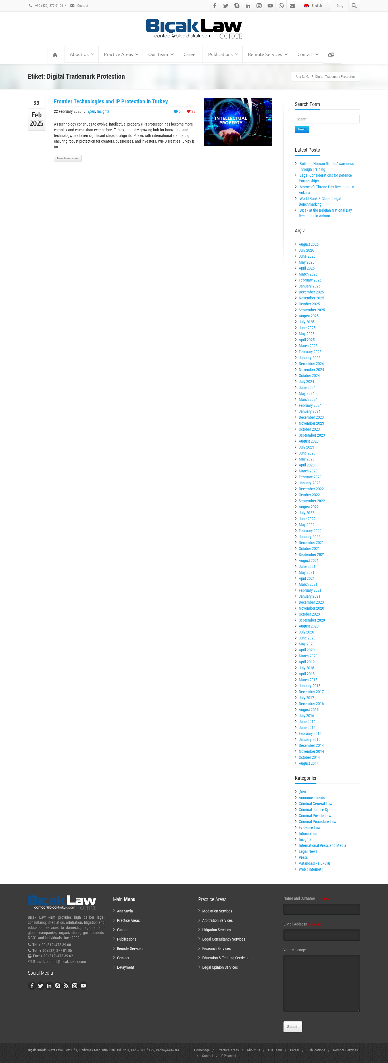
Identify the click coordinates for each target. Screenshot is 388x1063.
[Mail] (292, 5)
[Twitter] (225, 5)
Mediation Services (217, 911)
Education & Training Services (225, 958)
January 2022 (309, 536)
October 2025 (309, 304)
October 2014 (309, 757)
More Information (67, 158)
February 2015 (310, 733)
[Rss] (66, 985)
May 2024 (306, 393)
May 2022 (306, 524)
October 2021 (309, 548)
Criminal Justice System (318, 809)
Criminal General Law (315, 803)
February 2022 (310, 530)
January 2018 (309, 685)
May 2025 (306, 334)
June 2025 (307, 328)
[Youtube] (270, 5)
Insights (103, 111)
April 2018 (307, 674)
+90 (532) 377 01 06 (48, 6)
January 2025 (309, 357)
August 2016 (309, 709)
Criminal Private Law (315, 815)
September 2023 (312, 435)
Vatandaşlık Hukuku (314, 863)
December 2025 (311, 292)
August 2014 (309, 763)
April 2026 (307, 268)
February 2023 (310, 477)
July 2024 (306, 381)
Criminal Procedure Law (317, 821)
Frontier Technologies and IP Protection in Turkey (111, 101)
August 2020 (309, 626)
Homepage (202, 1050)
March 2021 (308, 584)
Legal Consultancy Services (223, 939)
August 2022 (309, 507)
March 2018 (308, 680)
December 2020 (311, 602)
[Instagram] (259, 5)
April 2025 (307, 339)
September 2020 (312, 620)
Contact (82, 6)
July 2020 (306, 632)
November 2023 (311, 423)
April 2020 (307, 650)
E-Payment (125, 967)
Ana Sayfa (125, 911)
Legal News (308, 851)
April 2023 (307, 465)
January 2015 (309, 739)
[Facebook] (214, 5)
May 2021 (306, 572)
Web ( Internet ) (311, 869)
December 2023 (311, 417)
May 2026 (306, 262)
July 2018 (306, 668)
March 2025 (308, 345)
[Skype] (237, 5)
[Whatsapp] (281, 5)
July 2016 (306, 715)
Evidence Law (309, 827)
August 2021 (309, 560)
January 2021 (309, 596)
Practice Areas (118, 54)
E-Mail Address (302, 924)
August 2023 (309, 441)
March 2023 (308, 471)
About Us (79, 54)
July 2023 (306, 447)
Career (190, 54)
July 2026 (306, 250)
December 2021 (311, 542)
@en (91, 111)
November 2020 (311, 608)
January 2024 (309, 411)
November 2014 (311, 751)
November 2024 (311, 369)
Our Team (158, 54)
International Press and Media (322, 845)
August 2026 (309, 244)
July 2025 (306, 322)
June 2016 (307, 721)
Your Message (294, 950)
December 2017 (311, 691)
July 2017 (306, 697)
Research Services (216, 948)
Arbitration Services (217, 920)
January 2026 (309, 286)
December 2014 (311, 745)
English (317, 6)
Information (308, 833)
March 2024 (308, 399)
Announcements (312, 797)
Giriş (340, 6)
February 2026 (310, 280)
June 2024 (307, 387)
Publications (220, 54)
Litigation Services (216, 929)
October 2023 (309, 429)
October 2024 (309, 375)
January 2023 (309, 483)
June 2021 (307, 566)
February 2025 (310, 351)
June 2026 (307, 256)
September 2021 (312, 554)
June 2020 (307, 638)
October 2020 (309, 614)
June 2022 (307, 518)
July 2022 (306, 512)
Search (302, 129)
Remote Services (265, 54)
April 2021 (307, 578)
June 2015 (307, 727)
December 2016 (311, 703)
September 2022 (312, 501)
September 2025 (312, 310)
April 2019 (307, 662)
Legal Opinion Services (220, 967)
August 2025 (309, 316)
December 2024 (311, 363)
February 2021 (310, 590)
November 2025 (311, 298)
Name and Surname (307, 898)
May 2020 (306, 644)
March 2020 (308, 656)
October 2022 (309, 495)
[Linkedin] (248, 5)
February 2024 (310, 405)
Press (303, 857)
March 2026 (308, 274)
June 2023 (307, 453)
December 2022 (311, 489)
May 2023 (306, 459)
